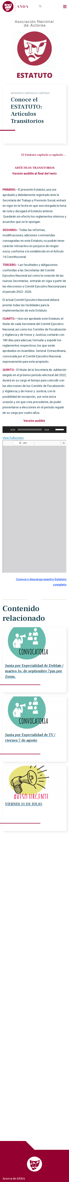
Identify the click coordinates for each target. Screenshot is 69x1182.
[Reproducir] (7, 429)
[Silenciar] (52, 429)
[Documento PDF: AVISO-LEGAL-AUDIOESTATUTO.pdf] (34, 506)
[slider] (60, 429)
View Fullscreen (13, 438)
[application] (34, 429)
